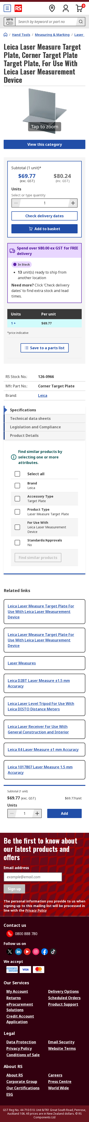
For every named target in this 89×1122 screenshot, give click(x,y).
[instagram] (35, 951)
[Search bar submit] (80, 21)
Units (16, 189)
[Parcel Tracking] (52, 8)
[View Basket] (79, 8)
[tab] (44, 410)
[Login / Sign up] (66, 8)
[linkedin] (18, 951)
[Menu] (7, 8)
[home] (5, 34)
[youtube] (27, 951)
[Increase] (72, 203)
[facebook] (44, 951)
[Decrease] (16, 203)
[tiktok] (53, 951)
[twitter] (9, 951)
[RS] (18, 8)
